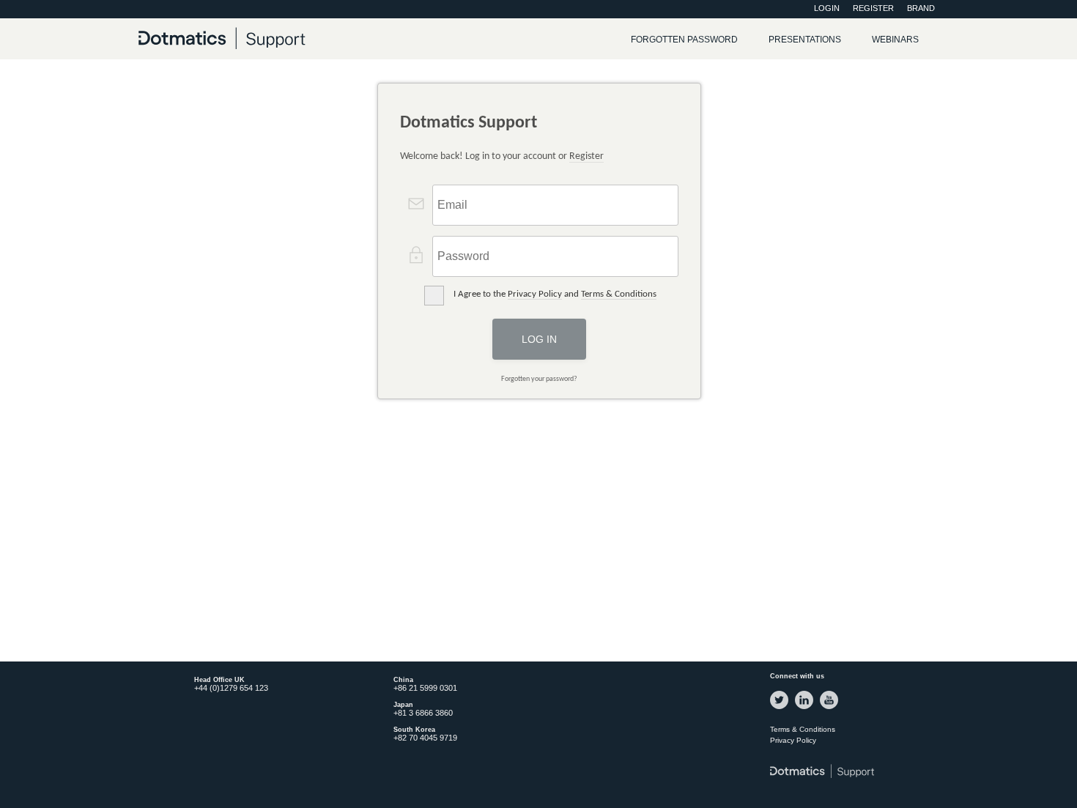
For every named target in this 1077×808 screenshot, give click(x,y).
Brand (921, 8)
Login (827, 8)
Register (873, 8)
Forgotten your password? (539, 379)
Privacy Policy (535, 294)
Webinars (895, 39)
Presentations (805, 39)
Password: (449, 252)
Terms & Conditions (618, 294)
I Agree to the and (555, 294)
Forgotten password (684, 39)
